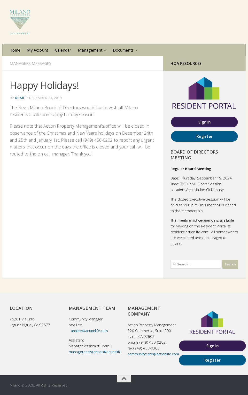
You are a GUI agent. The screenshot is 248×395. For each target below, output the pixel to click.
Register (204, 136)
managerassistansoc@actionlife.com (99, 351)
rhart (20, 97)
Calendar (63, 50)
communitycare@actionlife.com (153, 353)
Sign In (204, 122)
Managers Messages (30, 63)
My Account (37, 50)
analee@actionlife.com (89, 330)
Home (14, 50)
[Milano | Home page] (20, 22)
